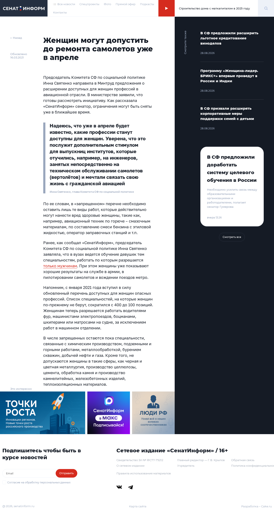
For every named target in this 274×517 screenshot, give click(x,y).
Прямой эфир (126, 4)
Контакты (60, 12)
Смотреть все (232, 237)
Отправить (66, 473)
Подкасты (147, 4)
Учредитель (185, 465)
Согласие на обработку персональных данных (38, 482)
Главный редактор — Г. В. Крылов (201, 460)
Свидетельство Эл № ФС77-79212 (139, 460)
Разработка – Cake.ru (256, 506)
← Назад (16, 37)
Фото (107, 4)
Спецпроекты (89, 4)
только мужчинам (60, 265)
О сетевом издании (130, 465)
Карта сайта (137, 506)
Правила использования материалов (143, 473)
